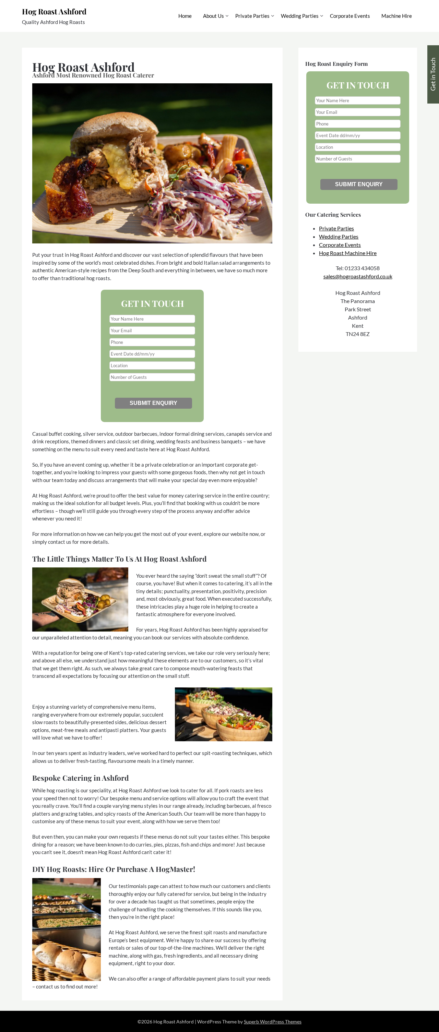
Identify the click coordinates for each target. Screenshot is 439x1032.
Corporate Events (350, 16)
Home (185, 16)
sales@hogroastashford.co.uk (357, 276)
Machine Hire (396, 16)
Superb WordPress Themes (272, 1021)
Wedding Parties (300, 16)
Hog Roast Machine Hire (348, 253)
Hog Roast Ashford (54, 11)
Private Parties (252, 16)
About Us (213, 16)
